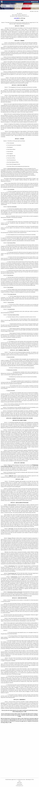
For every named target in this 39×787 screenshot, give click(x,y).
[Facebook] (31, 2)
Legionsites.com (20, 785)
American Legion (27, 1)
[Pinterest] (36, 2)
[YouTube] (35, 2)
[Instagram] (34, 2)
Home (19, 781)
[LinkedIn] (37, 2)
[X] (32, 2)
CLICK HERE (16, 18)
